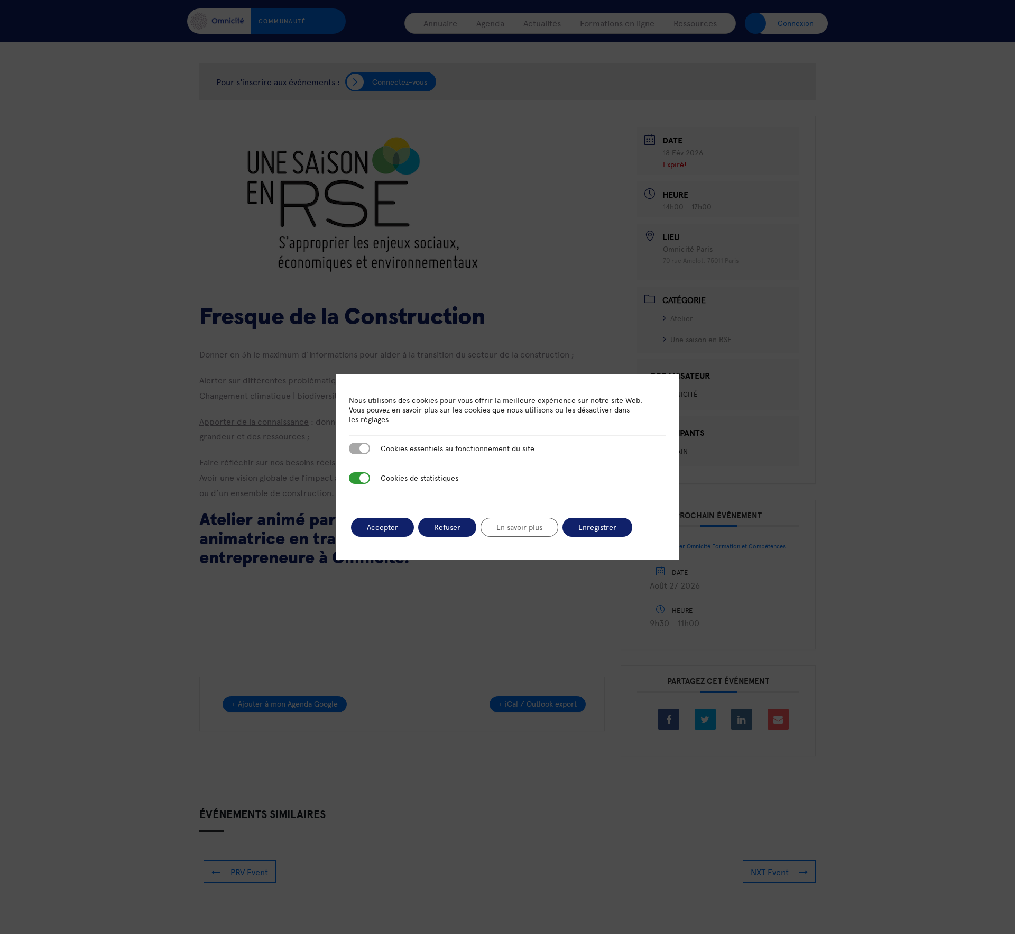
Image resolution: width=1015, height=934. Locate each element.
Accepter (382, 527)
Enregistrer (597, 527)
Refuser (447, 527)
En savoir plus (519, 527)
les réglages (369, 419)
